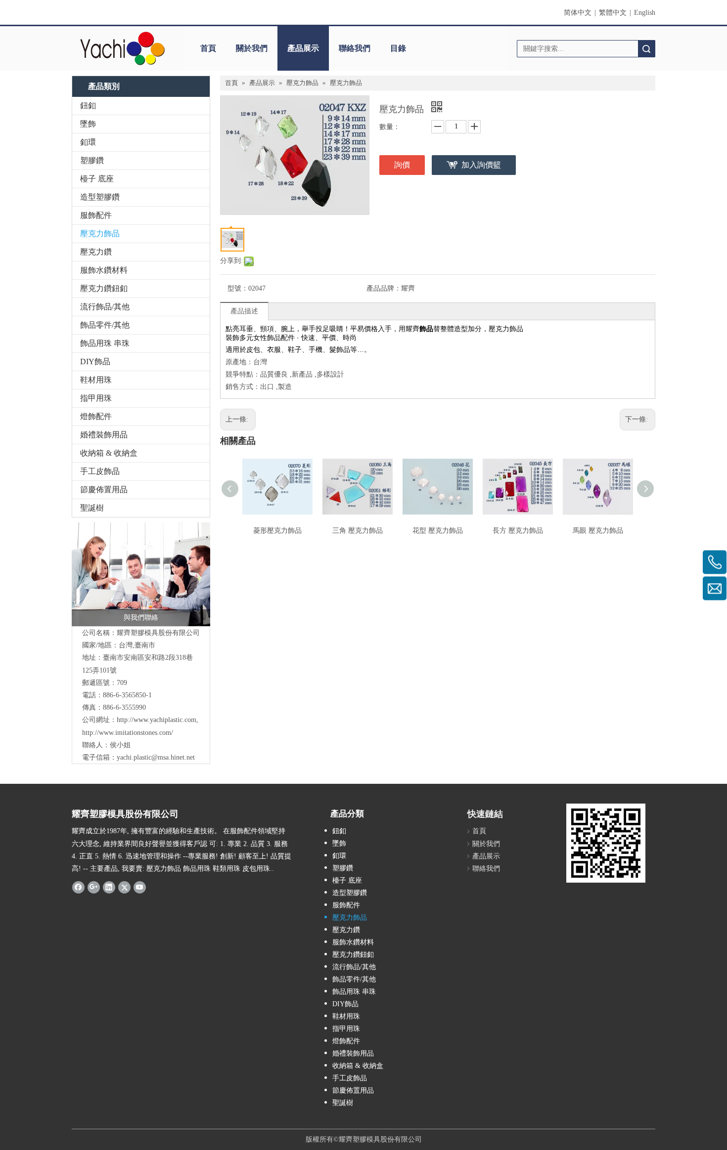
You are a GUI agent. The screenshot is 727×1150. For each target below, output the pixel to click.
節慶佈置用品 (104, 489)
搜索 (646, 49)
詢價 (402, 165)
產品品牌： (383, 288)
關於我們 (252, 48)
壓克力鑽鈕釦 (104, 288)
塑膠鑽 (92, 160)
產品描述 (244, 311)
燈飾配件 (96, 416)
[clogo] (122, 48)
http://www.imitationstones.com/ (127, 732)
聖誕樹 (92, 508)
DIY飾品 (95, 361)
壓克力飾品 (100, 233)
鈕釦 (88, 105)
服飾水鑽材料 (104, 270)
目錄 (398, 48)
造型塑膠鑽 (100, 197)
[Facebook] (78, 886)
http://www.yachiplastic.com (156, 720)
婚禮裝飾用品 (104, 434)
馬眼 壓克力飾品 (598, 530)
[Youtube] (140, 886)
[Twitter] (124, 886)
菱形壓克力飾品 (277, 530)
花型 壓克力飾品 (437, 530)
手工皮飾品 (100, 471)
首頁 (208, 48)
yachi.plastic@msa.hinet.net (156, 757)
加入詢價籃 (481, 165)
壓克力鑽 (96, 252)
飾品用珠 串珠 (105, 343)
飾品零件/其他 (105, 325)
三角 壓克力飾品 (357, 530)
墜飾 (88, 124)
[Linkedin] (109, 886)
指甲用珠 (96, 398)
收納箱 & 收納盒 (108, 453)
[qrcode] (605, 843)
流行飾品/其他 (105, 306)
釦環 (88, 142)
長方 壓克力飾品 (518, 530)
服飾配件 (96, 215)
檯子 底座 (97, 178)
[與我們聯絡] (141, 574)
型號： (237, 288)
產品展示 (303, 48)
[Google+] (94, 886)
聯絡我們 (354, 48)
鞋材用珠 (96, 380)
